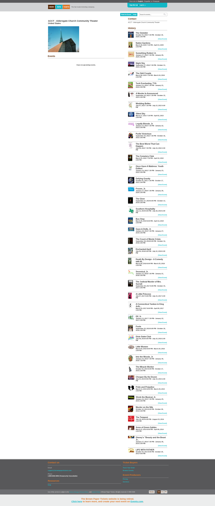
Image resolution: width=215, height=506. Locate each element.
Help (134, 14)
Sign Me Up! (134, 5)
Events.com (137, 501)
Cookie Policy (96, 492)
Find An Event (126, 14)
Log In (142, 5)
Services (126, 482)
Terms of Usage (74, 492)
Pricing (125, 479)
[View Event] (162, 39)
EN (159, 492)
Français (156, 1)
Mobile (151, 492)
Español (147, 1)
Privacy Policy (84, 492)
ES (162, 492)
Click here (76, 501)
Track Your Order (129, 468)
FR (166, 492)
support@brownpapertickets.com (60, 470)
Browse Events (128, 470)
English (140, 1)
